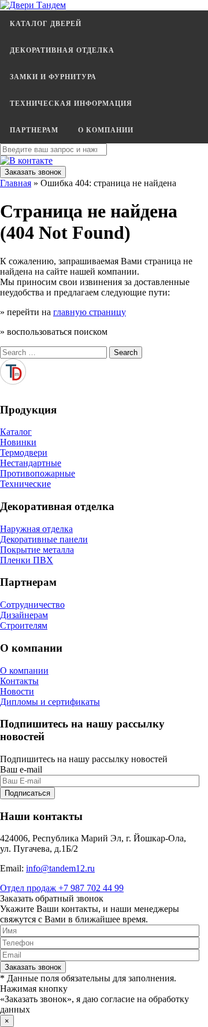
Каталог (16, 432)
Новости (17, 691)
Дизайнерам (24, 615)
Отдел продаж (62, 888)
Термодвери (23, 452)
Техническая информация (71, 103)
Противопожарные (37, 473)
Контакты (19, 681)
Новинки (18, 442)
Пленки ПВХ (26, 560)
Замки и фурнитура (53, 77)
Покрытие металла (37, 550)
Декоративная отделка (62, 50)
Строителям (23, 625)
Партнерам (34, 130)
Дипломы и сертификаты (50, 702)
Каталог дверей (45, 24)
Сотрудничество (32, 604)
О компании (105, 130)
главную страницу (89, 312)
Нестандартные (30, 463)
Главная (15, 183)
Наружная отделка (36, 529)
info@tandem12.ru (60, 868)
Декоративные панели (44, 539)
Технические (25, 484)
